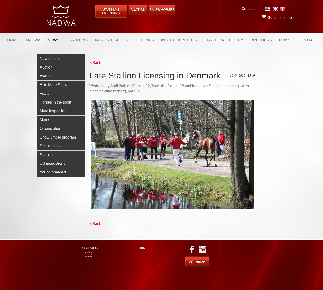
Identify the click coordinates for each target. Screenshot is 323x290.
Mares (45, 120)
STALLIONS (77, 40)
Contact (247, 9)
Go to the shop (279, 18)
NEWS (53, 40)
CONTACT (306, 40)
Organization (50, 128)
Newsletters (50, 58)
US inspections (52, 163)
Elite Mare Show (53, 85)
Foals (44, 93)
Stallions (47, 155)
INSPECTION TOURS (180, 40)
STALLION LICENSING (111, 11)
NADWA (33, 40)
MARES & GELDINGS (114, 40)
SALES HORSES (162, 9)
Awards (46, 76)
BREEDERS (261, 40)
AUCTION (138, 9)
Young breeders (53, 172)
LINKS (284, 40)
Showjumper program (58, 137)
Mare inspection (53, 111)
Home (13, 40)
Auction (46, 67)
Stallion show (51, 146)
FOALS (147, 40)
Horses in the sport (55, 102)
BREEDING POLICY (225, 40)
